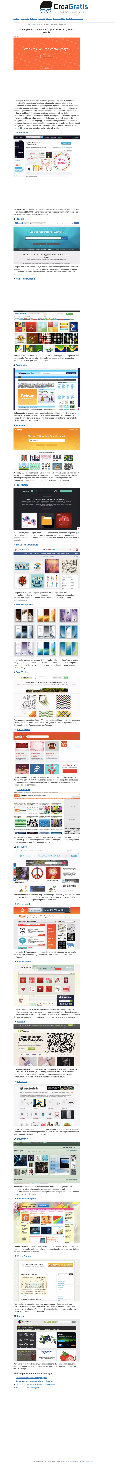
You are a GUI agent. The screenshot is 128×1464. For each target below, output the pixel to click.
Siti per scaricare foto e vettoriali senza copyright (35, 1384)
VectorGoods (24, 1256)
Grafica (16, 19)
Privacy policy (84, 1461)
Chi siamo (69, 1461)
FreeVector (21, 365)
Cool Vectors (23, 789)
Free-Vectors (22, 672)
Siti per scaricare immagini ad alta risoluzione (34, 1381)
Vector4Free (23, 729)
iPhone (49, 19)
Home (28, 24)
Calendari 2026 (59, 19)
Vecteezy (20, 425)
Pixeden (21, 1021)
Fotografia (25, 19)
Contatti (92, 1461)
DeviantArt (22, 1139)
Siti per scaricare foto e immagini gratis (31, 1378)
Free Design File (24, 604)
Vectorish (22, 1081)
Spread (20, 1316)
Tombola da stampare (74, 19)
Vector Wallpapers (26, 1198)
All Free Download (25, 279)
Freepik (20, 219)
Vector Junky (24, 961)
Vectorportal (23, 904)
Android (41, 19)
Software (33, 19)
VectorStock (22, 132)
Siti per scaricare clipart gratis (28, 1388)
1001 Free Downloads (27, 544)
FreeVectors (22, 485)
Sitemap (76, 1461)
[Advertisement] (47, 85)
